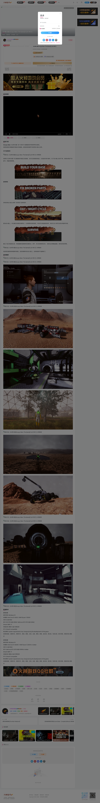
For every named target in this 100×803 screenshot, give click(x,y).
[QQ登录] (44, 40)
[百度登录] (50, 40)
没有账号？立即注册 (44, 18)
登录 (51, 32)
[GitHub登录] (56, 40)
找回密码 (54, 28)
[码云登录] (47, 40)
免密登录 (58, 28)
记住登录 (43, 28)
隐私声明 (58, 42)
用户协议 (53, 42)
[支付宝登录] (53, 40)
